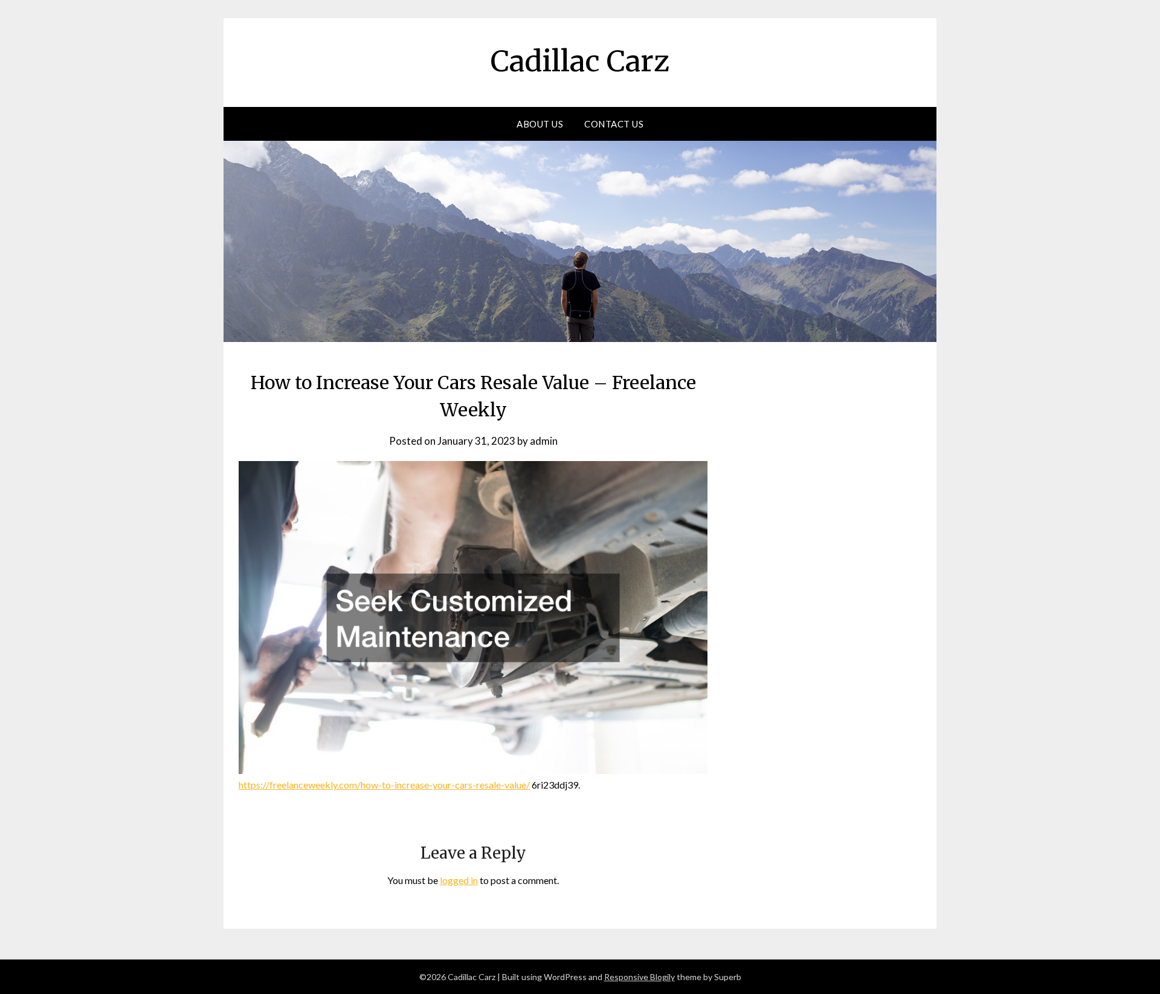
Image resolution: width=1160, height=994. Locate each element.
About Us (540, 123)
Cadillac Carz (580, 61)
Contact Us (613, 123)
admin (544, 440)
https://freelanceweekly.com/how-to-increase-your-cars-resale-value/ (384, 784)
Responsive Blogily (639, 977)
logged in (459, 880)
